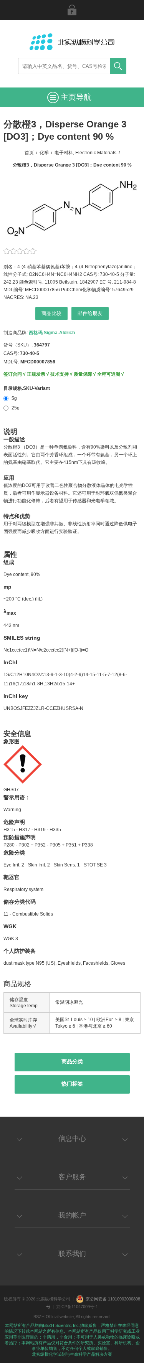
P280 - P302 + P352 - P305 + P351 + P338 (48, 845)
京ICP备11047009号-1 (77, 1306)
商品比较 (51, 313)
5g (14, 398)
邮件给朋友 (90, 313)
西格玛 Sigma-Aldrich (52, 332)
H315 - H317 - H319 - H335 (32, 829)
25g (16, 408)
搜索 (118, 66)
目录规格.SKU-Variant (26, 388)
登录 (72, 10)
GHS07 (11, 789)
